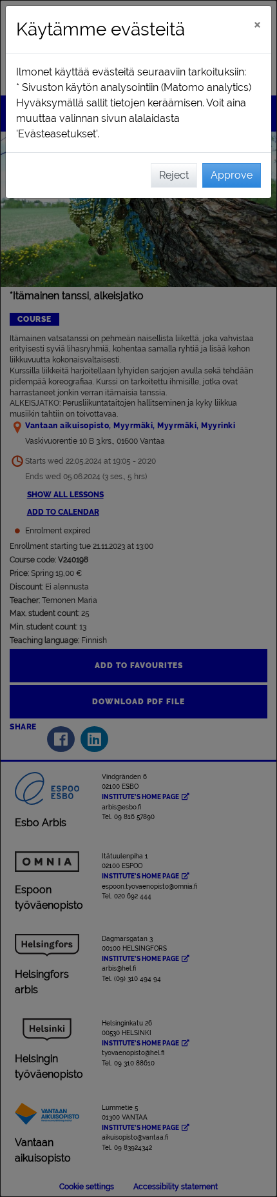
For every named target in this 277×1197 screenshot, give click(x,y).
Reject (174, 175)
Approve (232, 175)
